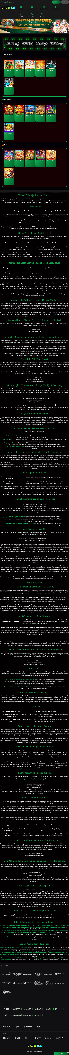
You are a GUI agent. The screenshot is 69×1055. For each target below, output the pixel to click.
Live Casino (44, 9)
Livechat (59, 1053)
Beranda (21, 9)
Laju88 (31, 1051)
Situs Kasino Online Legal (34, 206)
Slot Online (32, 9)
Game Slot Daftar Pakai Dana (34, 582)
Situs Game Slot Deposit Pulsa (34, 706)
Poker (42, 16)
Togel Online (31, 16)
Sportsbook (56, 9)
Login (65, 2)
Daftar (56, 2)
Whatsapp (5, 2)
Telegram (12, 2)
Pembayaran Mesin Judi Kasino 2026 (34, 638)
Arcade (21, 16)
